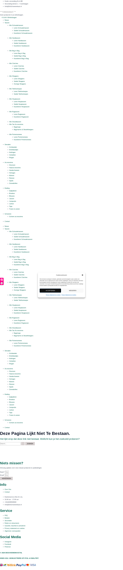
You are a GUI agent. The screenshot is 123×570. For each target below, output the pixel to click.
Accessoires (9, 162)
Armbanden (13, 147)
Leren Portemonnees (21, 137)
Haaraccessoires (15, 168)
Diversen (12, 165)
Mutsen (11, 175)
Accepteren (50, 290)
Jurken (11, 204)
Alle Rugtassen (14, 112)
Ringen (11, 157)
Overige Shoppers (20, 84)
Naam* (2, 472)
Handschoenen (14, 170)
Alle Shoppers (14, 76)
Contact (7, 221)
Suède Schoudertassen (21, 30)
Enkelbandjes (13, 150)
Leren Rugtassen (19, 114)
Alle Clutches (13, 63)
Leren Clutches (19, 66)
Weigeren (72, 290)
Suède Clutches (19, 68)
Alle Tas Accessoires (16, 124)
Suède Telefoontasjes (21, 94)
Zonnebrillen (13, 183)
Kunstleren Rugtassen (21, 117)
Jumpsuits (12, 201)
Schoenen (8, 214)
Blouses (12, 196)
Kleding (7, 188)
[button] (82, 275)
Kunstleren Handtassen (21, 46)
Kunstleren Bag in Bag (21, 58)
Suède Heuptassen (20, 104)
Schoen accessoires (16, 216)
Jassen (11, 198)
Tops (10, 206)
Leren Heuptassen (20, 101)
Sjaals (11, 181)
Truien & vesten (14, 209)
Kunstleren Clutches (20, 71)
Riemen (11, 178)
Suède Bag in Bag (20, 56)
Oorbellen (12, 155)
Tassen (7, 23)
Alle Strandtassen (15, 122)
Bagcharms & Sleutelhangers (23, 129)
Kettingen (12, 152)
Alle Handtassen (14, 38)
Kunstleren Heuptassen (21, 107)
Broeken (12, 193)
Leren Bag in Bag (19, 53)
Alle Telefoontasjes (15, 89)
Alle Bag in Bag (14, 51)
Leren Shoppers (19, 79)
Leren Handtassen (20, 40)
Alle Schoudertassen (16, 25)
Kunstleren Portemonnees (22, 140)
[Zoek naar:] (12, 444)
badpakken (12, 191)
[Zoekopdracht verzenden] (23, 443)
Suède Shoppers (19, 81)
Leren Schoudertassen (21, 28)
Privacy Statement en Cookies (53, 295)
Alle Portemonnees (15, 134)
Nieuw (7, 20)
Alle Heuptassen (14, 99)
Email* (2, 475)
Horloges (12, 173)
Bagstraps (17, 127)
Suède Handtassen (20, 43)
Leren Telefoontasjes (21, 91)
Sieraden (8, 144)
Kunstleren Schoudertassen (23, 33)
